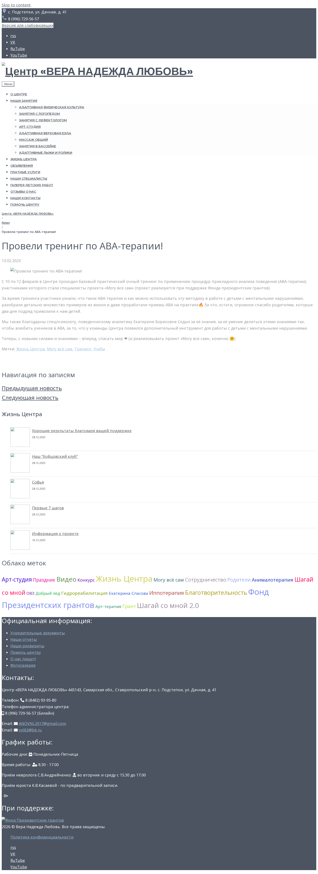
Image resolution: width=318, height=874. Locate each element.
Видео (66, 579)
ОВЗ (30, 593)
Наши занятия (23, 101)
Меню (8, 84)
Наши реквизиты (27, 645)
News (6, 223)
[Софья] (20, 489)
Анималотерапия (272, 579)
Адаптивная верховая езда (45, 133)
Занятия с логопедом (39, 114)
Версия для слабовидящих (27, 25)
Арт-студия (30, 127)
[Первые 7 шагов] (20, 515)
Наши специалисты (28, 179)
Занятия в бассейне (37, 146)
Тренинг (82, 348)
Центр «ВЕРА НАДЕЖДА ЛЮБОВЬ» (28, 214)
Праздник (44, 580)
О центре (18, 94)
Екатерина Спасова (128, 593)
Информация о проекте (55, 533)
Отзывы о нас (23, 192)
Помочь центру (24, 205)
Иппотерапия (166, 592)
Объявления (21, 166)
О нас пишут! (23, 658)
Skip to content (16, 5)
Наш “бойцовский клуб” (55, 456)
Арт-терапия (108, 606)
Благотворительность (216, 593)
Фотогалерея (22, 665)
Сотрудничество (205, 579)
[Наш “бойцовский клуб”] (20, 463)
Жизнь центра (23, 159)
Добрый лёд (47, 593)
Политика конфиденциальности (42, 837)
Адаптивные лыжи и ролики (45, 153)
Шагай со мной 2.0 (168, 605)
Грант (129, 606)
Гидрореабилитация (84, 593)
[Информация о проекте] (20, 541)
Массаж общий (33, 140)
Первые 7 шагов (48, 507)
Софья (38, 482)
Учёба (99, 348)
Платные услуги (25, 172)
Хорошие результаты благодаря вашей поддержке (82, 430)
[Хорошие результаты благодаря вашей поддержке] (20, 438)
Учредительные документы (37, 632)
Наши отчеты (23, 639)
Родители (239, 579)
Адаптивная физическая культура (51, 107)
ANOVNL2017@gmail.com (42, 723)
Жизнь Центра (30, 348)
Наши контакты (25, 198)
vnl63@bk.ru (30, 730)
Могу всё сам (59, 348)
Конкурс (86, 580)
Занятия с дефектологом (43, 120)
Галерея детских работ (31, 185)
